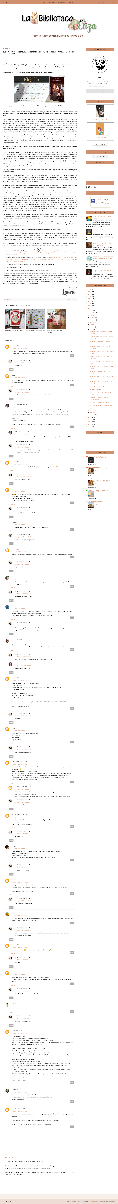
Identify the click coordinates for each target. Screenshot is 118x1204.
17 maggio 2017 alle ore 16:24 (20, 915)
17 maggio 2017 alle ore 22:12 (20, 1033)
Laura (14, 606)
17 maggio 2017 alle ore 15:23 (20, 882)
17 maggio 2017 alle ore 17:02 (20, 974)
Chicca (14, 846)
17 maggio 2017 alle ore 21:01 (23, 363)
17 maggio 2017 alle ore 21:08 (23, 625)
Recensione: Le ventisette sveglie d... (35, 331)
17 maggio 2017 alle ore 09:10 (20, 377)
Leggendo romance (11, 255)
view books (108, 206)
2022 (89, 299)
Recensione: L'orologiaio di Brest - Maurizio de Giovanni (103, 244)
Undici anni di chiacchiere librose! (101, 503)
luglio (91, 324)
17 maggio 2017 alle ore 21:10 (23, 833)
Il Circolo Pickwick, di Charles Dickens (102, 469)
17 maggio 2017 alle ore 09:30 (20, 464)
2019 (89, 306)
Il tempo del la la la (100, 137)
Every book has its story (41, 253)
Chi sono (100, 91)
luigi (13, 728)
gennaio (92, 415)
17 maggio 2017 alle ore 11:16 (20, 608)
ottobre (92, 317)
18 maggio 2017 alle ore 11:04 (20, 1111)
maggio (92, 329)
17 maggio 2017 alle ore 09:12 (20, 407)
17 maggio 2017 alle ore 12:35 (20, 680)
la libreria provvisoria (94, 467)
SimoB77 (15, 489)
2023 (89, 296)
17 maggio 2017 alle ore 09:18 (23, 434)
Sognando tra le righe (49, 251)
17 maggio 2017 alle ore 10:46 (20, 524)
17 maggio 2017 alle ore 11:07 (20, 579)
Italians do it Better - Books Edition (98, 490)
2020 (89, 303)
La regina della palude (100, 458)
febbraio (92, 412)
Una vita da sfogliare (94, 479)
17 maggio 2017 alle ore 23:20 (20, 1092)
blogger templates (110, 1201)
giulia (14, 879)
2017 (89, 310)
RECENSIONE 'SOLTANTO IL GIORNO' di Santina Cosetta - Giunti (102, 481)
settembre (93, 320)
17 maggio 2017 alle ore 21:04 (23, 447)
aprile (91, 408)
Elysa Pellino (17, 1031)
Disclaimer (61, 2)
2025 (89, 292)
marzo (91, 410)
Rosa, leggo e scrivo (19, 404)
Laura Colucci (17, 1089)
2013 (89, 424)
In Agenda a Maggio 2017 (97, 389)
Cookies (71, 2)
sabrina (15, 375)
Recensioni (51, 2)
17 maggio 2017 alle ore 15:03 (20, 848)
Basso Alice (6, 49)
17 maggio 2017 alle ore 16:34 (20, 947)
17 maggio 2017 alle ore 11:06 (20, 552)
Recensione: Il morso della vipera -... (54, 331)
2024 (89, 294)
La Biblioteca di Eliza (9, 57)
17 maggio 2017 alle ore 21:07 (23, 593)
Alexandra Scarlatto (20, 761)
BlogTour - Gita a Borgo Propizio (99, 402)
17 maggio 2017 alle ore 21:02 (23, 392)
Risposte (12, 357)
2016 (89, 417)
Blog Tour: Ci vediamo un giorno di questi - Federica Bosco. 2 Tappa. (103, 257)
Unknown (15, 346)
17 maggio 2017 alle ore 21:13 (23, 991)
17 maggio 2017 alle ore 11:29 (20, 642)
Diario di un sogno (62, 251)
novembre (93, 315)
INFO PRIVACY (9, 1157)
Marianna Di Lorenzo (20, 814)
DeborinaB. (16, 972)
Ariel (13, 913)
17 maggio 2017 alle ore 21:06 (23, 564)
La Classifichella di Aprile (97, 386)
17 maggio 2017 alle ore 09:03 (20, 348)
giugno (92, 327)
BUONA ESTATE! (99, 492)
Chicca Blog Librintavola (21, 639)
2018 (89, 308)
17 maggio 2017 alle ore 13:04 (23, 789)
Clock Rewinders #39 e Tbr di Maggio (101, 406)
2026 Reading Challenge (100, 197)
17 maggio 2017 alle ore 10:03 (20, 491)
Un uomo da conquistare (100, 119)
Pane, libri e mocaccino (94, 456)
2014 (89, 422)
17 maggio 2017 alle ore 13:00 (20, 764)
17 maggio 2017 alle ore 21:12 (23, 930)
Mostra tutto (111, 513)
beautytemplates (94, 1201)
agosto (92, 322)
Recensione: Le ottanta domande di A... (14, 331)
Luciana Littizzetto (100, 139)
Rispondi (72, 355)
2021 (89, 301)
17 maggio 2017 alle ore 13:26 (20, 817)
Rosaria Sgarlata (18, 1108)
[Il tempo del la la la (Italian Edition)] (100, 135)
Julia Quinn (101, 121)
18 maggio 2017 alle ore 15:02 (23, 665)
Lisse (13, 576)
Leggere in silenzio (28, 253)
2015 (89, 419)
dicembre (92, 313)
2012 (89, 426)
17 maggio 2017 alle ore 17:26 (20, 1006)
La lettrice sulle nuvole (56, 253)
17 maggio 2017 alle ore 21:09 (23, 715)
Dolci (14, 1003)
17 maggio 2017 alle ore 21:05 (23, 510)
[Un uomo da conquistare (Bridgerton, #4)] (100, 117)
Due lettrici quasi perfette (14, 253)
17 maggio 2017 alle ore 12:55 (20, 730)
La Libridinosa (72, 251)
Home (43, 2)
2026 (89, 289)
